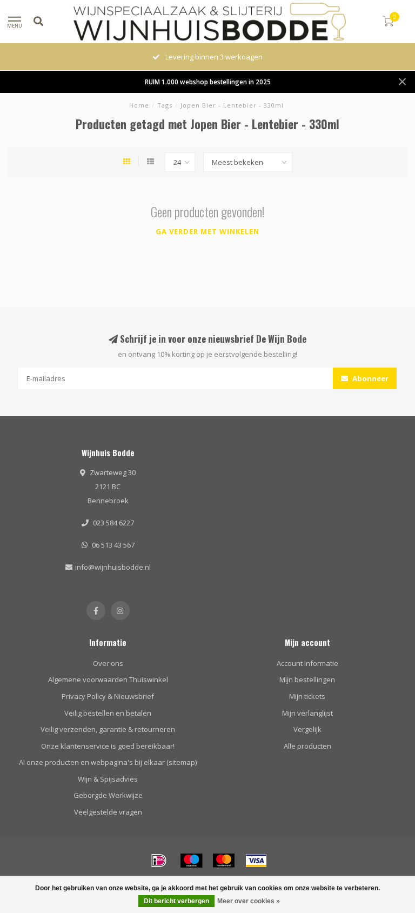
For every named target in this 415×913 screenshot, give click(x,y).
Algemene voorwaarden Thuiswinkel (108, 679)
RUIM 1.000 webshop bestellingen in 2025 (208, 81)
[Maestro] (191, 860)
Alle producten (307, 746)
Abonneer (370, 378)
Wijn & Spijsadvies (108, 779)
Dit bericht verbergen (176, 901)
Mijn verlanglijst (307, 713)
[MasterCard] (223, 860)
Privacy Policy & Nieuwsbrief (108, 696)
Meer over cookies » (248, 901)
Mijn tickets (307, 696)
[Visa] (256, 860)
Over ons (108, 663)
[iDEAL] (158, 860)
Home (139, 105)
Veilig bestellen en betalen (107, 713)
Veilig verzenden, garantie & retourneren (108, 729)
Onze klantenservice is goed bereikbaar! (108, 746)
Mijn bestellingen (307, 679)
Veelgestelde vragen (108, 812)
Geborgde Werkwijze (108, 795)
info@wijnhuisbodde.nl (113, 567)
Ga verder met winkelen (207, 231)
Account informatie (307, 663)
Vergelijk (307, 729)
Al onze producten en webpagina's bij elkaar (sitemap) (108, 762)
